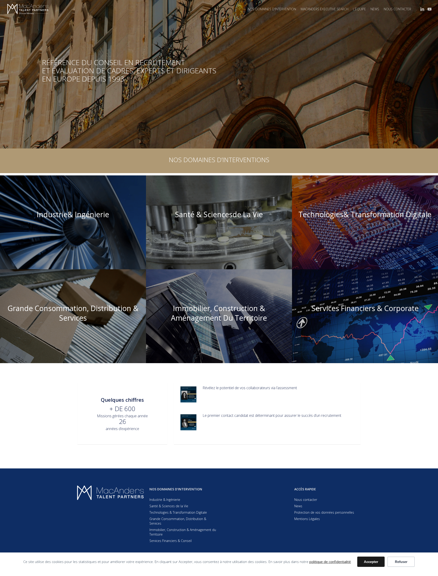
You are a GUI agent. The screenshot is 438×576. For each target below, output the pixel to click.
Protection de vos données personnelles (324, 512)
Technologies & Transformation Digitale (178, 512)
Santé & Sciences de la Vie (168, 506)
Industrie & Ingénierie (164, 499)
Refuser (401, 562)
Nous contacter (305, 499)
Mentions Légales (307, 519)
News (298, 506)
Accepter (371, 562)
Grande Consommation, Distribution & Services (177, 521)
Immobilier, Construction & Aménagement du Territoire (182, 532)
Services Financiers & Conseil (170, 541)
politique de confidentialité (330, 561)
